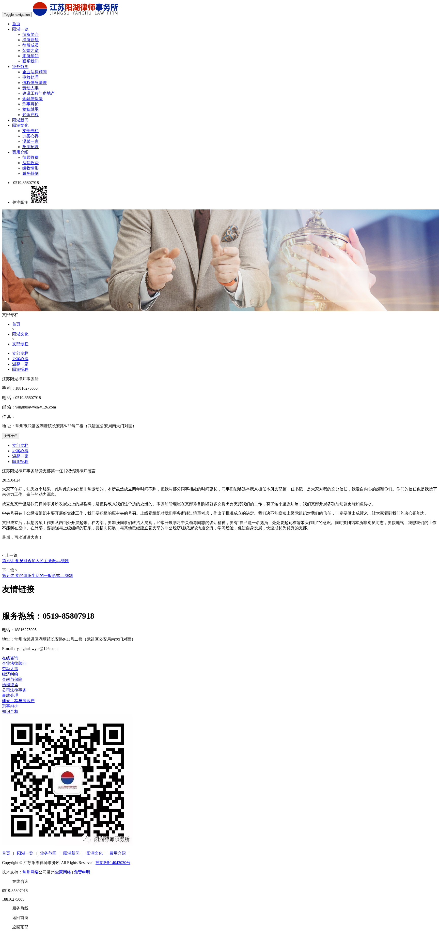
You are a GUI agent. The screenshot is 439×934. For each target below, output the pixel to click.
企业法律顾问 (34, 72)
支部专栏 (30, 131)
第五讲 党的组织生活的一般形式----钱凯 (37, 575)
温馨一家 (30, 141)
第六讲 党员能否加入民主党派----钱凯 (35, 561)
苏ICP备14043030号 (113, 862)
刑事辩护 (30, 104)
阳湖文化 (20, 125)
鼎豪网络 (63, 872)
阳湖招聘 (30, 147)
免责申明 (82, 872)
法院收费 (30, 163)
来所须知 (30, 56)
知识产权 (30, 114)
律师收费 (30, 157)
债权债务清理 (34, 82)
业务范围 (20, 66)
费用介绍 (20, 152)
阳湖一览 (20, 29)
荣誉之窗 (30, 50)
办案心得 (30, 136)
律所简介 (30, 34)
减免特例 (30, 173)
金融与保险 (32, 98)
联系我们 (30, 61)
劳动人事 (30, 88)
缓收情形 (30, 168)
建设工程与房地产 (38, 93)
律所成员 (30, 45)
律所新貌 (30, 40)
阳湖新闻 (20, 120)
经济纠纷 (10, 674)
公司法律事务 (14, 690)
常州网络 (30, 872)
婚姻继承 (30, 109)
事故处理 (30, 77)
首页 (16, 24)
